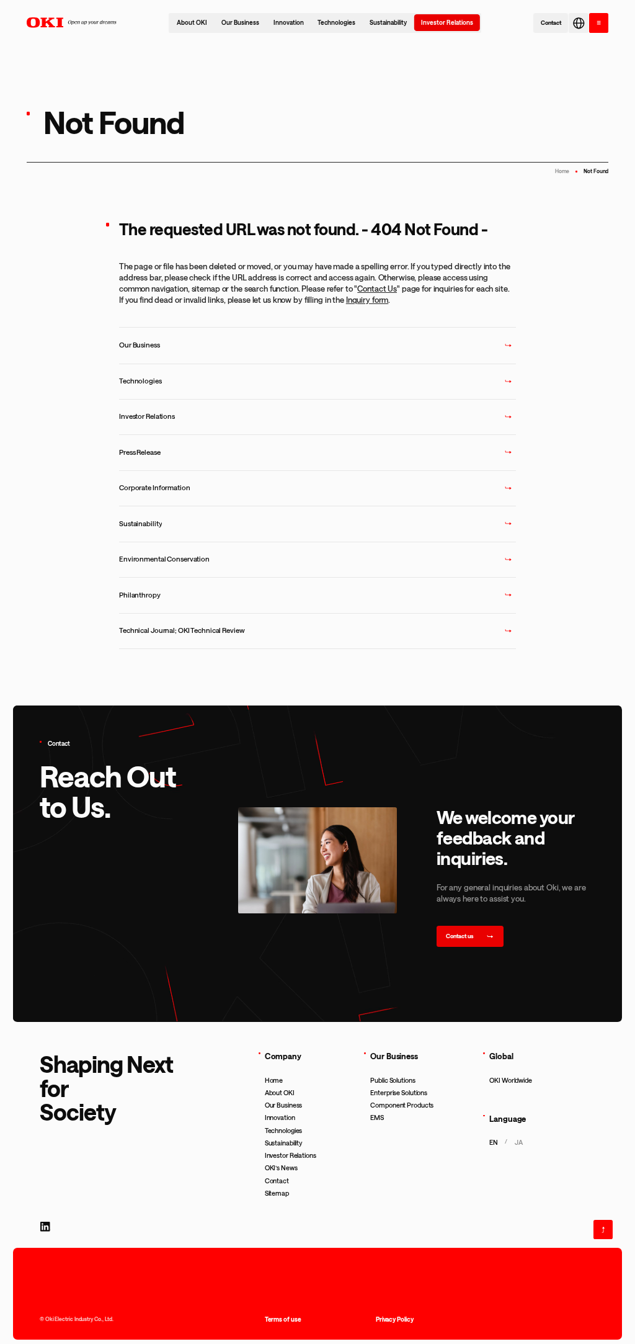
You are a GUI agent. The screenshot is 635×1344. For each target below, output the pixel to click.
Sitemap (277, 1193)
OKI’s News (281, 1168)
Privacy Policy (395, 1319)
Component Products (401, 1105)
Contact (277, 1181)
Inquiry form (367, 299)
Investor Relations (447, 22)
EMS (377, 1117)
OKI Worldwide (510, 1080)
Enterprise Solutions (398, 1092)
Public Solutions (392, 1080)
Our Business (240, 22)
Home (562, 171)
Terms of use (283, 1319)
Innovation (288, 22)
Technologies (336, 22)
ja (518, 1142)
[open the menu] (598, 22)
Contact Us (377, 288)
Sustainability (388, 22)
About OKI (192, 22)
